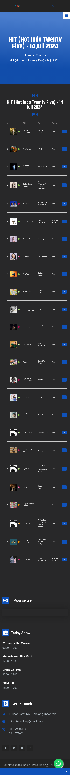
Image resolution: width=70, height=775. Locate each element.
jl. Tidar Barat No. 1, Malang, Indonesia (32, 714)
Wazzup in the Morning (16, 643)
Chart (39, 55)
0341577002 (16, 733)
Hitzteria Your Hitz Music (17, 656)
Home (27, 55)
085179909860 (18, 729)
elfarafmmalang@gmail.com (26, 721)
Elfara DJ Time (11, 669)
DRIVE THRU (9, 683)
